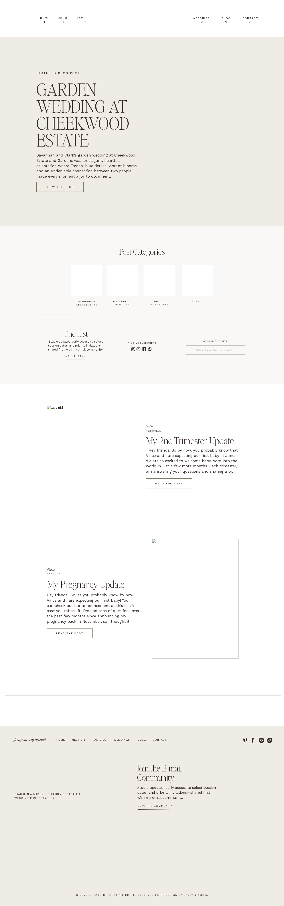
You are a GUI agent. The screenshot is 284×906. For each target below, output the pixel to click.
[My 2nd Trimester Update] (90, 466)
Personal (153, 431)
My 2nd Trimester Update (190, 440)
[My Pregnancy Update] (195, 599)
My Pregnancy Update (85, 584)
